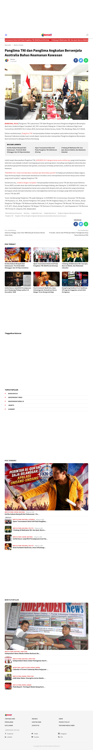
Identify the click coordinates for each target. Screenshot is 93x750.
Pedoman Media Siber (67, 725)
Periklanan (9, 722)
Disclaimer (9, 725)
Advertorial (17, 667)
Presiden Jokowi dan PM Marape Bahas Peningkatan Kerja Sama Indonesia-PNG (68, 232)
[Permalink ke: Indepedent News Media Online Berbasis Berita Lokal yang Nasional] (46, 626)
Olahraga (31, 519)
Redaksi (35, 719)
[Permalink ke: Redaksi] (7, 60)
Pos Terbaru (10, 460)
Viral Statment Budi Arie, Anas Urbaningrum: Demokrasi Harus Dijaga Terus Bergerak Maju (45, 290)
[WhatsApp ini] (86, 60)
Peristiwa (24, 651)
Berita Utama (9, 512)
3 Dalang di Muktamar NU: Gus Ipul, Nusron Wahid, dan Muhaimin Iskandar (73, 150)
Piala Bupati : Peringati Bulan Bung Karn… (29, 687)
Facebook (10, 734)
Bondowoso (13, 394)
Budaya (33, 667)
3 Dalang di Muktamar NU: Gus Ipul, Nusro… (29, 530)
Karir (61, 719)
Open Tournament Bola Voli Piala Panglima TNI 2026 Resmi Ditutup (46, 150)
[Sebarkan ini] (75, 60)
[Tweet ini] (81, 60)
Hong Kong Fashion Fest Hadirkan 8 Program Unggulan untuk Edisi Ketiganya (74, 290)
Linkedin (9, 737)
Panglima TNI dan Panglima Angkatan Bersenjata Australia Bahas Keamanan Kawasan (40, 216)
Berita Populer (12, 600)
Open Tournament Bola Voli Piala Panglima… (30, 521)
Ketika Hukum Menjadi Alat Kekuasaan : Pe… (22, 514)
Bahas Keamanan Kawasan (13, 213)
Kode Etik (35, 725)
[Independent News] (46, 35)
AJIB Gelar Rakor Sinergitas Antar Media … (29, 678)
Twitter (36, 734)
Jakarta (11, 405)
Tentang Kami (10, 719)
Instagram (63, 734)
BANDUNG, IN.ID (11, 123)
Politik (30, 528)
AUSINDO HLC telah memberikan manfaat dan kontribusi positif (30, 173)
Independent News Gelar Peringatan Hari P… (30, 661)
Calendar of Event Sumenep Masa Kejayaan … (30, 669)
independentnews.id (50, 213)
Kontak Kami (36, 722)
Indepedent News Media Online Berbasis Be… (22, 653)
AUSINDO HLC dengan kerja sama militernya (53, 160)
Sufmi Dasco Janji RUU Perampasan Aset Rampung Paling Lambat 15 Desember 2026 (18, 290)
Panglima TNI (27, 133)
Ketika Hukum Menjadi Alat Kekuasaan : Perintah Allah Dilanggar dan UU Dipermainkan (18, 150)
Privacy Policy (64, 722)
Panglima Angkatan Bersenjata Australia (70, 213)
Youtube (36, 737)
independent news (36, 213)
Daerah (37, 667)
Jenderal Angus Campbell (27, 182)
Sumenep (11, 409)
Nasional (22, 512)
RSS (61, 737)
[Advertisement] (46, 16)
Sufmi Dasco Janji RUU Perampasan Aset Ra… (30, 539)
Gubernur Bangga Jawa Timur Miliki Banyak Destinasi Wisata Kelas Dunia (25, 232)
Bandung (26, 213)
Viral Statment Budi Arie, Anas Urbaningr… (29, 548)
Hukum (16, 512)
